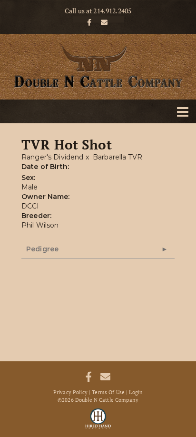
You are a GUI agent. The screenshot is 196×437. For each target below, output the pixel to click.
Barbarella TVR (117, 157)
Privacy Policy (70, 392)
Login (136, 392)
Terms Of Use (108, 392)
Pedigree (42, 249)
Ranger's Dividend (52, 157)
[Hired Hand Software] (98, 417)
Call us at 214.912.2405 (98, 11)
